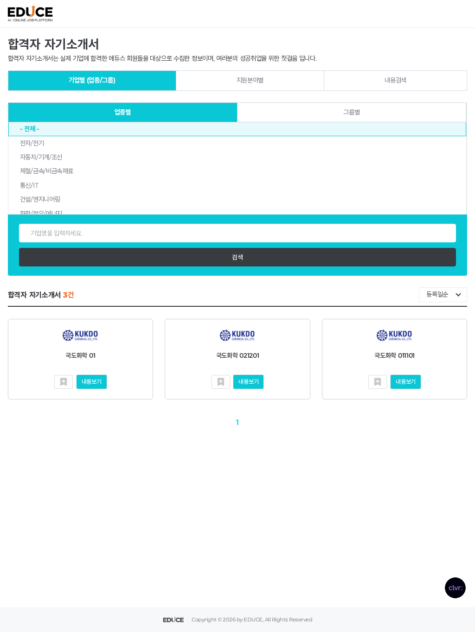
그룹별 (351, 112)
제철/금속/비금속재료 (46, 171)
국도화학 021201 (237, 355)
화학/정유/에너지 (41, 213)
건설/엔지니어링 (40, 199)
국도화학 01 (80, 355)
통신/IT (29, 185)
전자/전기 (32, 143)
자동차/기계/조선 (41, 157)
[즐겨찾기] (63, 382)
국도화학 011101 (394, 355)
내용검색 (395, 80)
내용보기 (92, 381)
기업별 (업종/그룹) (92, 80)
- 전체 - (29, 129)
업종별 (123, 112)
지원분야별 (250, 80)
